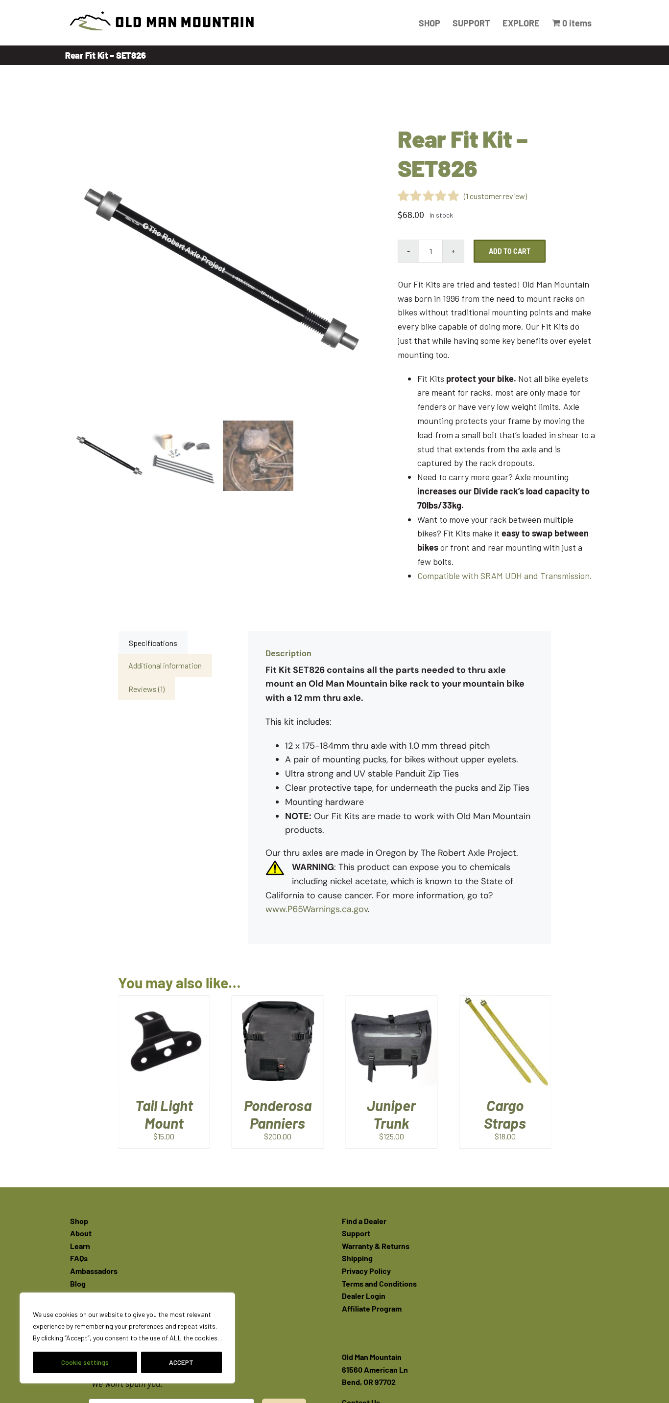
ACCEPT (181, 1362)
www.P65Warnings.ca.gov (316, 909)
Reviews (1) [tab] (146, 688)
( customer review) (495, 195)
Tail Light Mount (507, 1114)
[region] (127, 1337)
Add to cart (509, 251)
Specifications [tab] (153, 642)
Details (165, 1053)
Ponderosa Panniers (166, 1114)
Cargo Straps (393, 1114)
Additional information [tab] (165, 665)
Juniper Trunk (279, 1114)
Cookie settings (85, 1362)
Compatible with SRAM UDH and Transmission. (504, 575)
